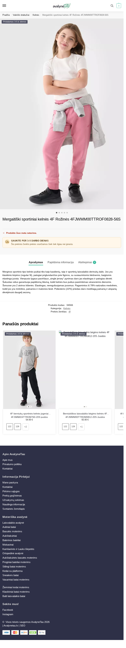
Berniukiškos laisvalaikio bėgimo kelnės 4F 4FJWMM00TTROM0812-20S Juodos (85, 413)
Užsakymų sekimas (13, 500)
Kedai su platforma (12, 571)
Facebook (7, 610)
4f (70, 311)
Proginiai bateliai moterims (16, 562)
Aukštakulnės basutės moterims (19, 557)
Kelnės (36, 15)
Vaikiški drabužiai (21, 15)
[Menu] (7, 5)
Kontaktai (7, 468)
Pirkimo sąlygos (11, 491)
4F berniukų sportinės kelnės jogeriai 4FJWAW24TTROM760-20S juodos (29, 413)
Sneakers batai (10, 575)
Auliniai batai (9, 527)
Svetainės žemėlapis (13, 509)
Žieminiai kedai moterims (15, 587)
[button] (118, 5)
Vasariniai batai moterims (15, 579)
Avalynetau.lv (11, 625)
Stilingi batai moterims (14, 566)
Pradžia (6, 15)
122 (9, 426)
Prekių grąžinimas (12, 495)
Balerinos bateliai (11, 540)
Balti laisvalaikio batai (13, 596)
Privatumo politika (11, 464)
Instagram (7, 614)
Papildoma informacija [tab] (61, 262)
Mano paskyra (10, 482)
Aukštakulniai (9, 536)
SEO (22, 625)
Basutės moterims (12, 531)
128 (17, 426)
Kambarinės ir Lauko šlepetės (18, 549)
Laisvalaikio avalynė (13, 522)
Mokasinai (7, 544)
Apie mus (7, 460)
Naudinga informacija (13, 504)
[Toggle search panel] (112, 5)
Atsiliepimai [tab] (86, 262)
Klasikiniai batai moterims (16, 591)
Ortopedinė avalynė (12, 553)
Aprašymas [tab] (36, 262)
